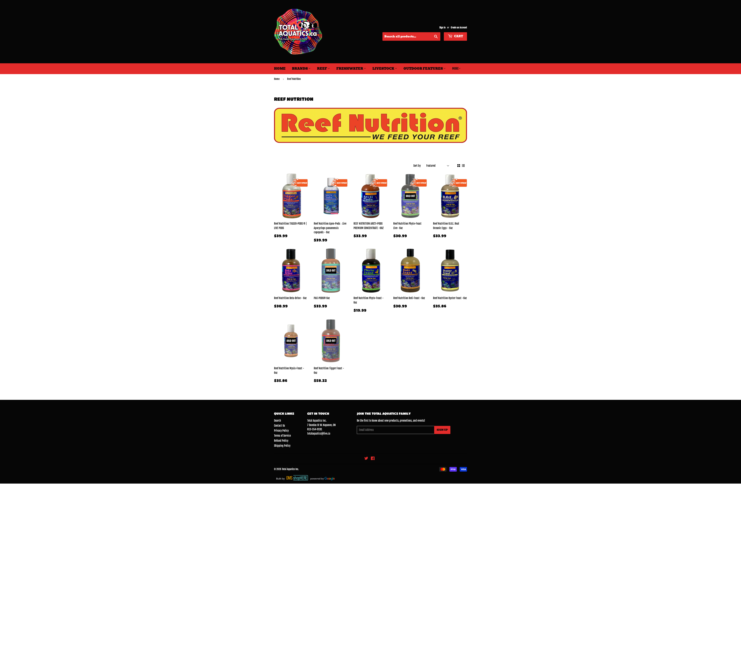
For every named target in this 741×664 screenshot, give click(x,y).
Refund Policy (281, 440)
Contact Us (279, 425)
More (455, 68)
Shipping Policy (282, 445)
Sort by (417, 165)
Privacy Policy (281, 430)
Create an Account (459, 27)
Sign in (442, 27)
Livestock (383, 68)
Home (280, 68)
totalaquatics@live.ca (318, 433)
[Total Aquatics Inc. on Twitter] (366, 458)
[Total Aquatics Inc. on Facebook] (373, 458)
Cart (458, 36)
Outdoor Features (423, 68)
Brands (300, 68)
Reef (322, 68)
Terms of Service (282, 435)
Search (277, 420)
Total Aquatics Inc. (290, 469)
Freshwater (350, 68)
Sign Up (442, 430)
